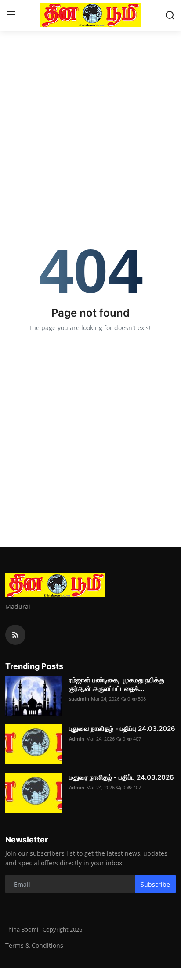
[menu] (11, 15)
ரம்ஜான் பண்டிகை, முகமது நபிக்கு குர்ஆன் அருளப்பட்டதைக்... (116, 684)
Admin (76, 738)
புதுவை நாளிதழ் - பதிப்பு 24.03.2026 (122, 728)
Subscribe (155, 884)
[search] (170, 15)
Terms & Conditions (34, 945)
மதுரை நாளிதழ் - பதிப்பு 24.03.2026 (121, 777)
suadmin (79, 698)
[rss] (15, 635)
